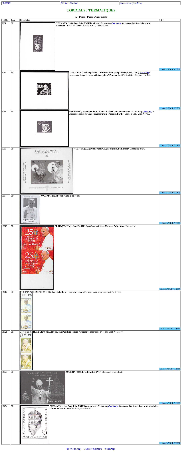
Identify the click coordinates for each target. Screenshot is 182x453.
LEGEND (6, 3)
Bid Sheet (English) (69, 3)
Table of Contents (93, 448)
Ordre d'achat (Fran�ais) (130, 3)
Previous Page (74, 448)
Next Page (110, 448)
